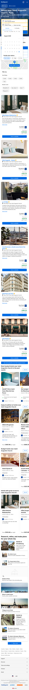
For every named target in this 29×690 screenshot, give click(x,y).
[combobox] (14, 21)
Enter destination (8, 20)
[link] (4, 78)
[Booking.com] (4, 2)
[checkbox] (19, 38)
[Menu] (27, 2)
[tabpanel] (12, 45)
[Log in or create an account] (23, 2)
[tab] (7, 28)
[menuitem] (4, 5)
